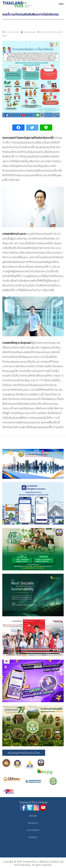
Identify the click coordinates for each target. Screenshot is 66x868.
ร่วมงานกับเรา (33, 830)
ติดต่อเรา (33, 837)
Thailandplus (29, 32)
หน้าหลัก (33, 815)
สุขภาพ (55, 32)
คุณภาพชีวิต (45, 32)
